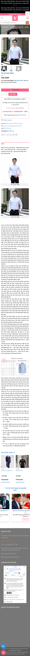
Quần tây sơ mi (9, 123)
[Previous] (3, 51)
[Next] (26, 51)
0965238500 (16, 90)
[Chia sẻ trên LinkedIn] (16, 135)
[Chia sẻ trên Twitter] (8, 135)
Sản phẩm (13, 27)
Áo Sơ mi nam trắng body (8, 125)
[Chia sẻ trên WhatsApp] (2, 135)
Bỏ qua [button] (15, 5)
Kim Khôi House (7, 128)
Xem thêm (15, 519)
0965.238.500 (20, 108)
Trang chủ (5, 27)
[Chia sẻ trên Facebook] (5, 135)
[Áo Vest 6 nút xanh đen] (7, 461)
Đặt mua (13, 94)
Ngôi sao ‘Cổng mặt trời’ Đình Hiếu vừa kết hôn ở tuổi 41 (15, 511)
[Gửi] (27, 22)
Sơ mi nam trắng (18, 125)
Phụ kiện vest (16, 123)
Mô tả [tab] (2, 143)
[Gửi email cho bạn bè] (11, 135)
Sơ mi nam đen (19, 470)
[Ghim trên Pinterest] (13, 135)
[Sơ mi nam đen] (22, 461)
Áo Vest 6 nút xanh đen (6, 470)
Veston (20, 27)
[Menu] (2, 18)
